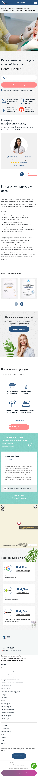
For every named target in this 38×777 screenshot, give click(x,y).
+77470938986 (22, 3)
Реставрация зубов (7, 712)
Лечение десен (6, 689)
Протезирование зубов (8, 677)
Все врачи (32, 174)
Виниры (3, 695)
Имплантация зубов (7, 674)
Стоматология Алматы (9, 8)
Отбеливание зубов (7, 709)
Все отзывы (19, 495)
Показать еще (19, 420)
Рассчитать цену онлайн (19, 773)
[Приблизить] (2, 506)
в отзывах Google (23, 571)
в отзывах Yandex (23, 615)
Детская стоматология (8, 668)
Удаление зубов (6, 715)
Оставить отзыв (19, 498)
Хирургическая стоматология (10, 680)
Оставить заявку (19, 329)
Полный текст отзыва (12, 482)
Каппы (3, 701)
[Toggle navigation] (35, 2)
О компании (5, 728)
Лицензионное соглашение (22, 544)
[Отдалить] (2, 509)
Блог (2, 734)
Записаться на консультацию (14, 427)
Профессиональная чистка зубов (12, 683)
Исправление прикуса (8, 671)
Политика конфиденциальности (19, 768)
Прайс (3, 740)
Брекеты (4, 698)
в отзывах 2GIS (23, 593)
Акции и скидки (6, 731)
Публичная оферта (19, 765)
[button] (22, 174)
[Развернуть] (35, 506)
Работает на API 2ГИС (23, 543)
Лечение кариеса (6, 707)
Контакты (4, 743)
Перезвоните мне (19, 756)
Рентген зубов (5, 718)
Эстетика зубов (6, 686)
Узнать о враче (19, 165)
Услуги (20, 8)
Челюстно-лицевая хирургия (10, 692)
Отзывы (3, 737)
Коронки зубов (6, 704)
